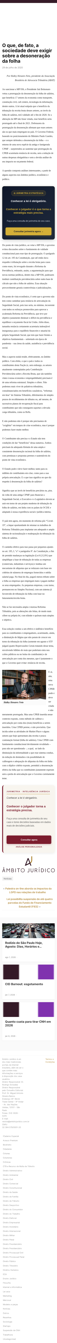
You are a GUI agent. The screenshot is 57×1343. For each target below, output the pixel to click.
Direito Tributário (10, 1266)
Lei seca (6, 1292)
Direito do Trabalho (11, 1214)
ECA (5, 1274)
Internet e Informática (12, 1287)
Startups (7, 1326)
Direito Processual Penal (13, 1257)
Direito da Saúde (10, 1192)
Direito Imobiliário (10, 1227)
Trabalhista (8, 1335)
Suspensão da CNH (11, 1330)
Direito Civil (8, 1179)
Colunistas (7, 1158)
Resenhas (7, 1317)
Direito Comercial (10, 1184)
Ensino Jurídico (9, 1278)
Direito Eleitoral (10, 1218)
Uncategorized (9, 1339)
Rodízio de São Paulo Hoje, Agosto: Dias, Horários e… (24, 944)
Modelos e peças (10, 1304)
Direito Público (9, 1261)
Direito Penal (8, 1240)
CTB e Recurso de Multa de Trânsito (19, 1166)
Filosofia (7, 1283)
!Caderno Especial (11, 1136)
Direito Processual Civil (13, 1253)
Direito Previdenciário (12, 1244)
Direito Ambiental (10, 1175)
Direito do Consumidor (13, 1209)
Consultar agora (29, 839)
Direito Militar (9, 1235)
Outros (6, 1313)
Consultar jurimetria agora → (28, 231)
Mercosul (7, 1300)
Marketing (7, 1296)
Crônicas (7, 1162)
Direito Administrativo (12, 1171)
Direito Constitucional (12, 1188)
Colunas (6, 1153)
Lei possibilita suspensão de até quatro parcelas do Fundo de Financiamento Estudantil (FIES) (30, 903)
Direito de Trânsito (11, 1201)
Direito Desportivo (11, 1205)
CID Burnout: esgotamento (24, 984)
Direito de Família (10, 1197)
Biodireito (7, 1145)
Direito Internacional (11, 1231)
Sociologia (7, 1322)
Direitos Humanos (11, 1270)
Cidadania (7, 1149)
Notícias (8, 878)
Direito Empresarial (11, 1222)
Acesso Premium (10, 1140)
